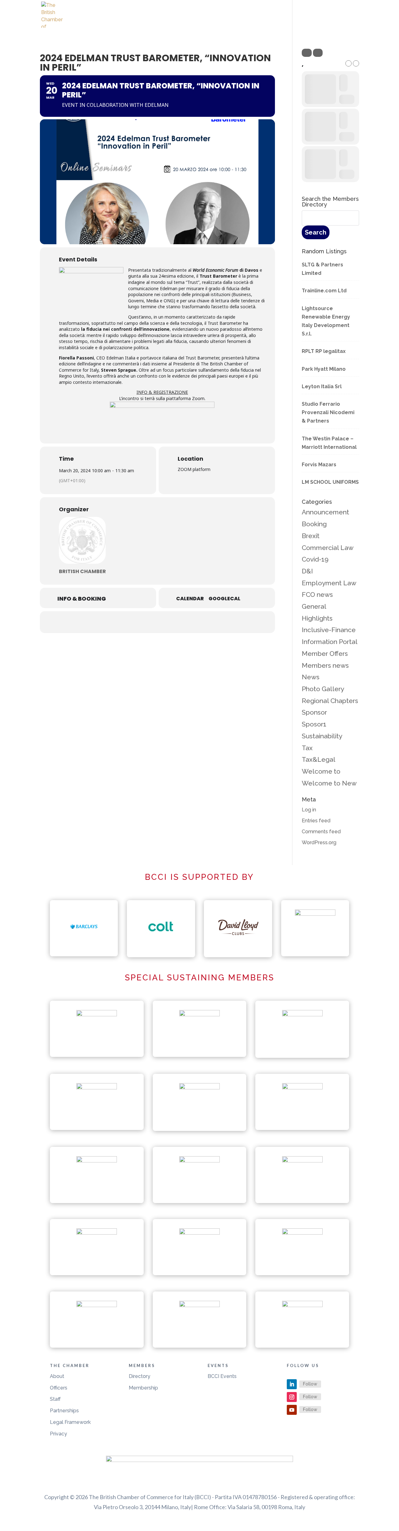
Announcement (325, 512)
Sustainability (322, 736)
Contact (347, 21)
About (57, 1376)
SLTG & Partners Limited (322, 269)
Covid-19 (315, 559)
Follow (310, 1383)
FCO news (317, 594)
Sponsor (314, 712)
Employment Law (329, 583)
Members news (325, 665)
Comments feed (321, 832)
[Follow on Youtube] (292, 1410)
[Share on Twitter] (149, 622)
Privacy (58, 1434)
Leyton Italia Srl (322, 386)
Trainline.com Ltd (324, 291)
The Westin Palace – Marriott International (329, 443)
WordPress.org (319, 842)
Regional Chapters (330, 701)
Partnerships (64, 1411)
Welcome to (321, 771)
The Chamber (234, 21)
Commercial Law (327, 548)
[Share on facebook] (134, 622)
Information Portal (330, 642)
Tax (307, 748)
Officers (58, 1388)
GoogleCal (224, 599)
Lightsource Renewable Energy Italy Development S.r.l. (326, 321)
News (311, 677)
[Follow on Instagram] (292, 1397)
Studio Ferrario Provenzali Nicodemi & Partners (328, 412)
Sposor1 (314, 724)
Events (274, 21)
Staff (55, 1399)
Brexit (311, 536)
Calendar (190, 599)
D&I (307, 571)
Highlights (317, 618)
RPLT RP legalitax (324, 351)
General (314, 606)
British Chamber (82, 571)
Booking (314, 524)
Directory (139, 1376)
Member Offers (325, 653)
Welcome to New (329, 783)
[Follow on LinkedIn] (292, 1384)
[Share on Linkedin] (165, 622)
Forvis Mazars (319, 465)
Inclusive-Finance (329, 630)
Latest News (192, 21)
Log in (309, 810)
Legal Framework (70, 1422)
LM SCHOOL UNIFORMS (330, 482)
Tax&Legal (318, 759)
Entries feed (316, 821)
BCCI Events (222, 1376)
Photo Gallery (323, 689)
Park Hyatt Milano (324, 369)
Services (309, 21)
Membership (143, 1388)
